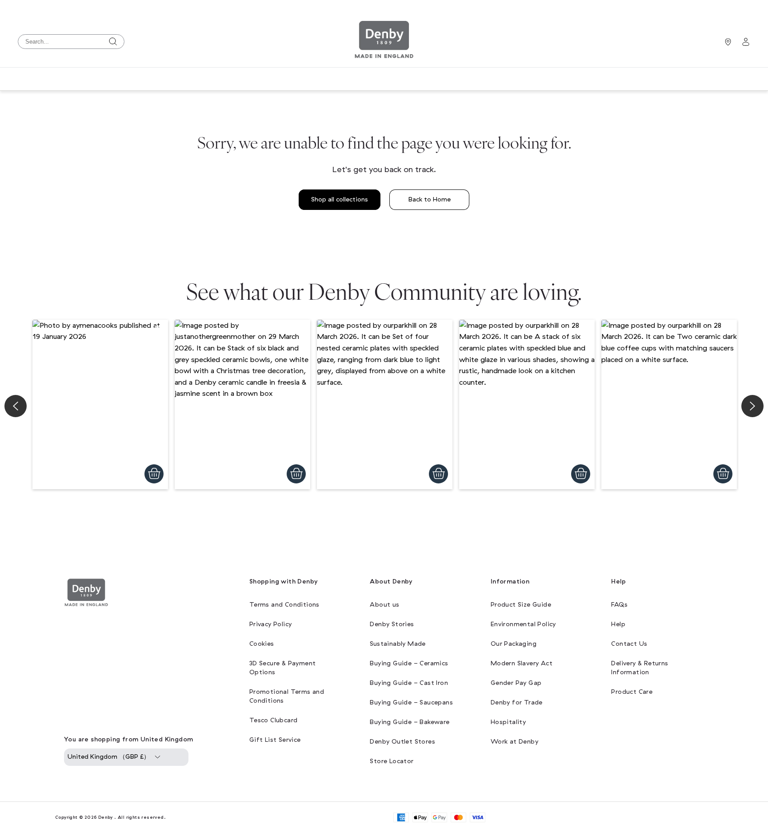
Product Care (631, 692)
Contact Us (629, 644)
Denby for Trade (517, 702)
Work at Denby (514, 741)
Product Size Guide (521, 604)
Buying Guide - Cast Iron (409, 683)
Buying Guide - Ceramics (409, 663)
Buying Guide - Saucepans (411, 702)
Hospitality (508, 722)
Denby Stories (392, 624)
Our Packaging (513, 644)
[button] (100, 404)
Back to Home (429, 199)
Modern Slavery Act (521, 663)
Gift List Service (275, 740)
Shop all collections (339, 199)
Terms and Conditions (284, 604)
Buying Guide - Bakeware (409, 722)
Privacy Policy (270, 624)
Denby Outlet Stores (402, 741)
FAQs (619, 604)
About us (384, 604)
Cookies (261, 644)
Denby (105, 817)
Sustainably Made (397, 644)
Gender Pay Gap (516, 683)
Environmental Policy (523, 624)
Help (618, 624)
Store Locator (391, 761)
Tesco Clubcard (273, 720)
